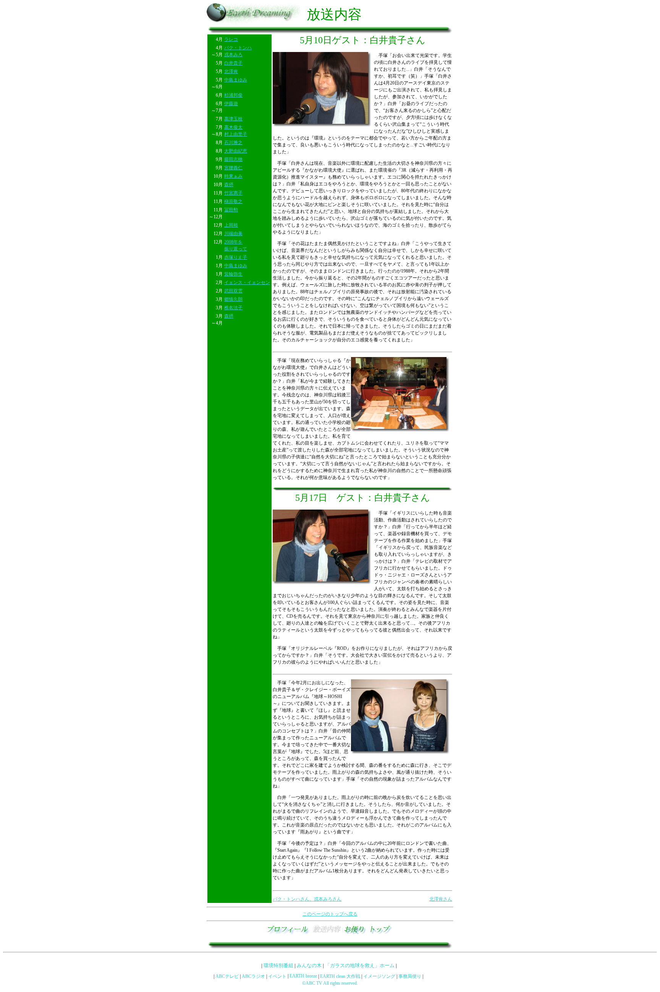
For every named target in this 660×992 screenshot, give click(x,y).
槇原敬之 (233, 201)
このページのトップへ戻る (330, 914)
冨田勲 (231, 210)
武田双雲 (233, 291)
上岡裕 (231, 225)
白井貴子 (233, 63)
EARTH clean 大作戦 (340, 976)
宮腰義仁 (233, 167)
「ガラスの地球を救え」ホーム (360, 965)
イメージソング (379, 976)
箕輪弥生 (233, 274)
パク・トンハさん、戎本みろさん (307, 899)
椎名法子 (233, 307)
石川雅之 (233, 142)
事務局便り (409, 976)
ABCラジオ (253, 976)
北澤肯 (231, 71)
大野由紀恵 (235, 151)
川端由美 (233, 233)
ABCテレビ (227, 976)
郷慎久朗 (233, 299)
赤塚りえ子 (235, 257)
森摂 (228, 184)
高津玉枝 (233, 119)
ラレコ (231, 39)
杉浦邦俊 (233, 95)
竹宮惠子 (233, 193)
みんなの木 (309, 965)
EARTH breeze (303, 976)
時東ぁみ (233, 176)
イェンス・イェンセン (247, 282)
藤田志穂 (233, 159)
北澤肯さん (440, 899)
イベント (277, 976)
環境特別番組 (278, 965)
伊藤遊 (231, 103)
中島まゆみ (235, 80)
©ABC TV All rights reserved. (330, 983)
